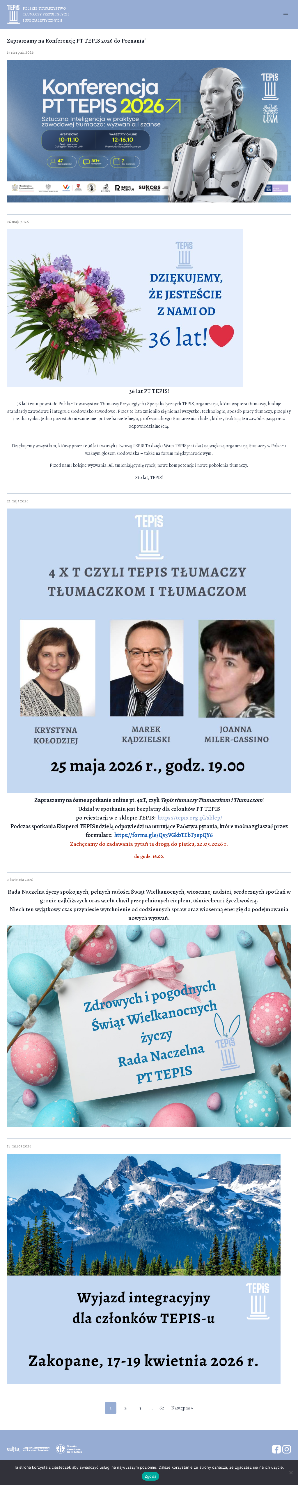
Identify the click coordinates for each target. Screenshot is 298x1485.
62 (161, 1408)
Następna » (182, 1408)
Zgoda (150, 1476)
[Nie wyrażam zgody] (291, 1472)
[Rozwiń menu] (285, 14)
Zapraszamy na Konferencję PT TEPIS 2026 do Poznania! (76, 41)
